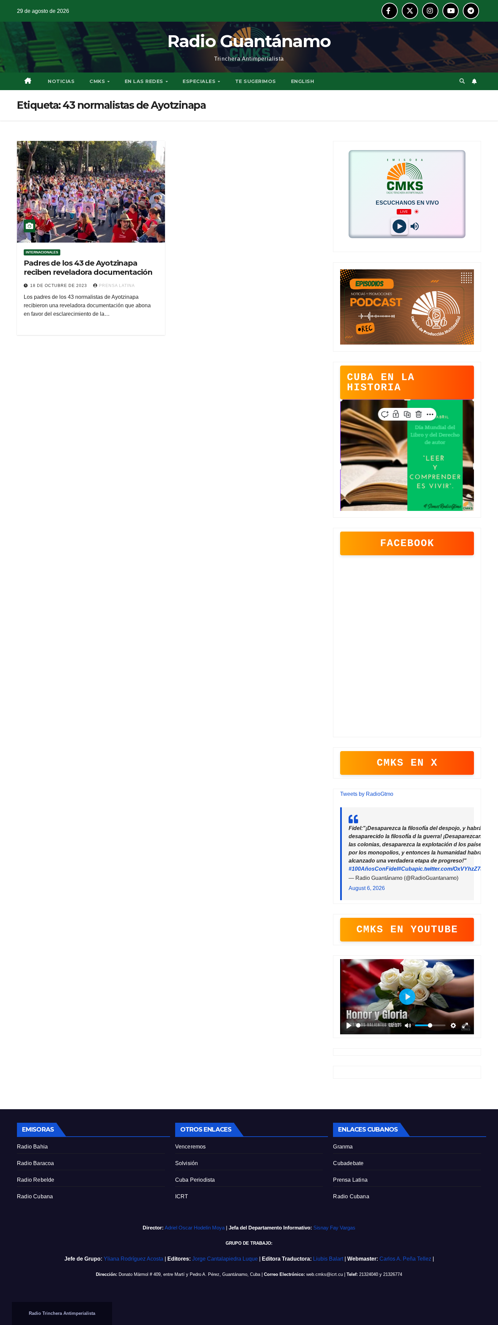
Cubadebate (348, 1163)
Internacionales (42, 252)
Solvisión (186, 1163)
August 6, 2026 (367, 888)
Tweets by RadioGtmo (366, 794)
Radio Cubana (35, 1196)
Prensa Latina (350, 1180)
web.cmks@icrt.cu (324, 1274)
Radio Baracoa (35, 1163)
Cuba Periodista (195, 1180)
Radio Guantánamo (249, 41)
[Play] (399, 226)
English (302, 81)
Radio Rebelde (36, 1180)
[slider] (371, 1025)
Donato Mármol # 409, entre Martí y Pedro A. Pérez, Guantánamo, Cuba (189, 1274)
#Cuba (406, 869)
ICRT (181, 1196)
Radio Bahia (32, 1147)
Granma (343, 1147)
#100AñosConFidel (373, 869)
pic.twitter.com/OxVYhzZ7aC (451, 869)
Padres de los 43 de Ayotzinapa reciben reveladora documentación (88, 267)
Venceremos (190, 1147)
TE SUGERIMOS (255, 81)
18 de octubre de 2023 (59, 285)
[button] (462, 81)
